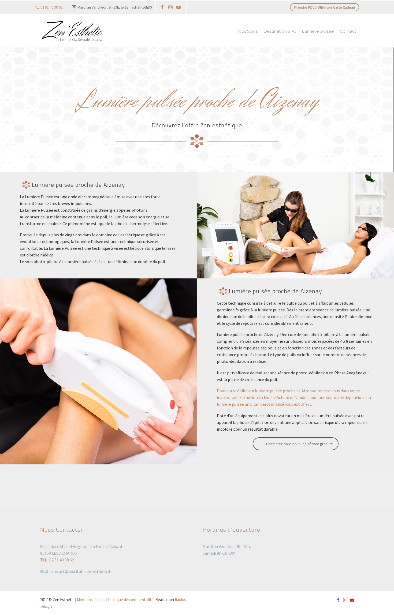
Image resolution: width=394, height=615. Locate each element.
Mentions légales (91, 599)
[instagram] (170, 7)
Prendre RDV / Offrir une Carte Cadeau (324, 7)
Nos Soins (248, 31)
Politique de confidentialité (131, 599)
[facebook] (162, 7)
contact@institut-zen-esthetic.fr (81, 571)
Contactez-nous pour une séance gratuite (299, 443)
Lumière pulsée (318, 31)
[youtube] (178, 7)
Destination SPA (279, 31)
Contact (348, 31)
